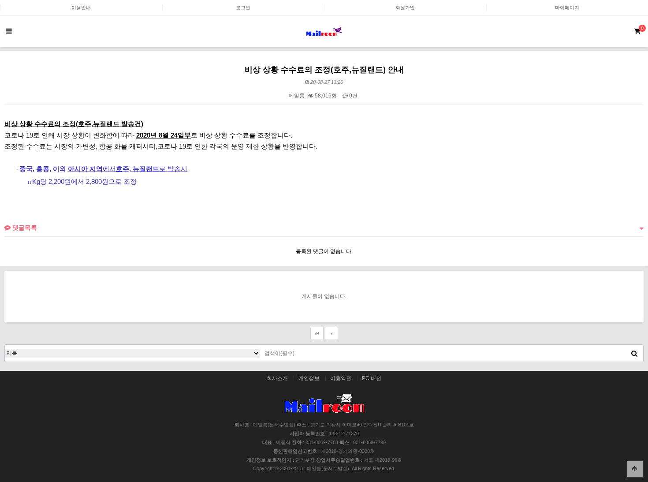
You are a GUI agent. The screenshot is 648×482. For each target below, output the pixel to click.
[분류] (9, 31)
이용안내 (81, 7)
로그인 (243, 7)
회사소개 (277, 378)
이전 (331, 333)
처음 (317, 333)
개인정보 (309, 378)
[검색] (634, 353)
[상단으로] (635, 469)
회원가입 (405, 7)
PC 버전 (371, 378)
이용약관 (340, 378)
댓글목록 (24, 227)
